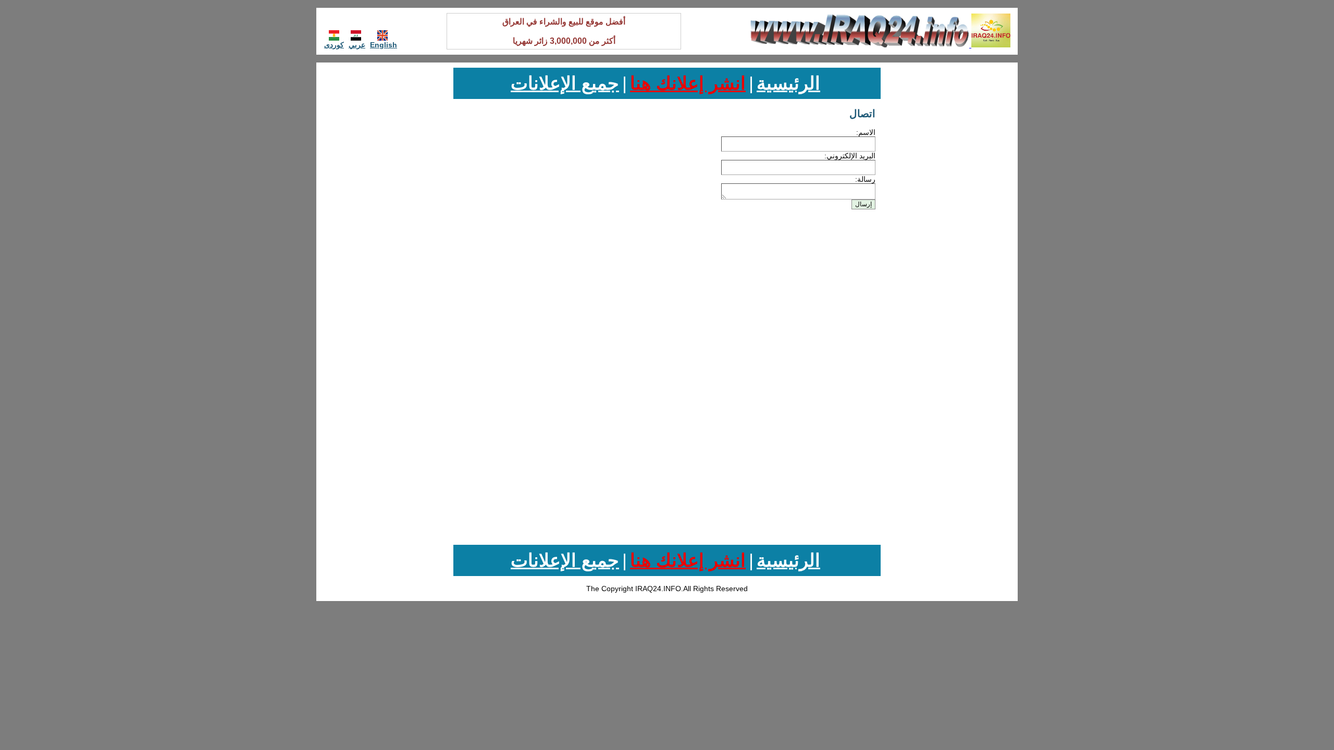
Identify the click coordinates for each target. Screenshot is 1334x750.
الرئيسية (788, 83)
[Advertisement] (955, 224)
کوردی (334, 45)
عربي (357, 45)
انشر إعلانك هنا (688, 83)
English (383, 45)
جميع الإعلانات (565, 83)
